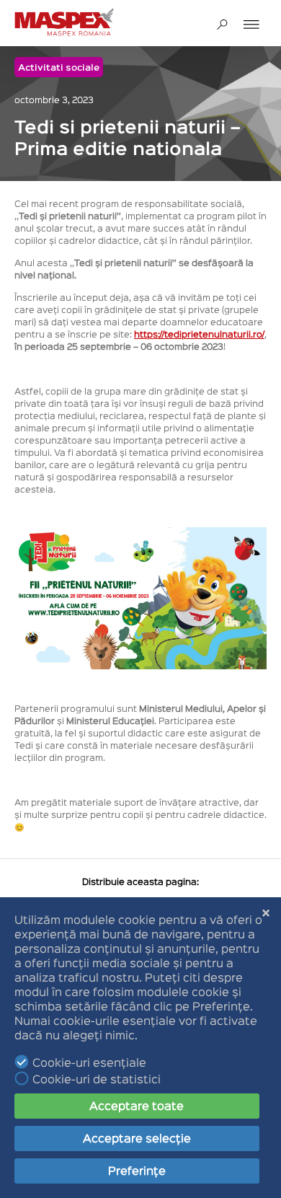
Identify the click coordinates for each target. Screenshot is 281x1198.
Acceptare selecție (137, 1137)
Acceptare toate (136, 1105)
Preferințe (137, 1170)
